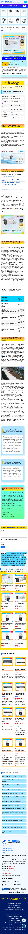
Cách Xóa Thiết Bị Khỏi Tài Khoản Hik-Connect (12, 827)
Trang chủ (3, 27)
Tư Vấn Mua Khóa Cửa (20, 927)
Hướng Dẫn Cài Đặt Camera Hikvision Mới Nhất (12, 817)
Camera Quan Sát (10, 27)
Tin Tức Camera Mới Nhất (10, 773)
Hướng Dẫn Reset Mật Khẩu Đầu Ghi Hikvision (12, 820)
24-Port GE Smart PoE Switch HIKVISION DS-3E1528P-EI (7, 720)
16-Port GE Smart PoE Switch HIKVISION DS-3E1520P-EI (20, 695)
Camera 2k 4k (9, 571)
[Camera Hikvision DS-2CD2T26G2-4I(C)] (14, 44)
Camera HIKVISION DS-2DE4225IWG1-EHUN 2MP (7, 750)
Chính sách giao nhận (8, 848)
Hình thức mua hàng (8, 846)
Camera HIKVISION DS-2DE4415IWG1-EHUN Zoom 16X (20, 720)
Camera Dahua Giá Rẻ (13, 905)
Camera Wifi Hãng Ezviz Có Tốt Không (18, 559)
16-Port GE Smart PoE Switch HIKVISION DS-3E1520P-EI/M (20, 669)
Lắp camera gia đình (14, 912)
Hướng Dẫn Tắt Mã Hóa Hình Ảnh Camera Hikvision (13, 808)
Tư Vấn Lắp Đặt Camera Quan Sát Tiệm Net (11, 555)
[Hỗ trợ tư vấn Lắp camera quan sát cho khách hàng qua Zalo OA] (24, 920)
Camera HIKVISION (9, 909)
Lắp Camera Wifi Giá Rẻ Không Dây (13, 922)
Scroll (24, 926)
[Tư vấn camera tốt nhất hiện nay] (26, 16)
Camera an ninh (19, 909)
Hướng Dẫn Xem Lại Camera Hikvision (10, 805)
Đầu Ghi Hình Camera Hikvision (9, 824)
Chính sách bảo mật (8, 850)
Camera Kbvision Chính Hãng (14, 907)
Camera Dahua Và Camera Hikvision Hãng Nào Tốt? (13, 776)
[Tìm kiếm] (25, 2)
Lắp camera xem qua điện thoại (13, 914)
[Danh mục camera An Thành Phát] (24, 6)
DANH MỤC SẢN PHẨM (11, 6)
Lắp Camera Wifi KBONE (8, 927)
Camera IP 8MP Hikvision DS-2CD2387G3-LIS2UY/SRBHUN (6, 605)
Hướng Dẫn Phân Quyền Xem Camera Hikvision (12, 793)
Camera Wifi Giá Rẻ (7, 925)
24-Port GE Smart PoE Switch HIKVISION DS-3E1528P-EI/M (7, 695)
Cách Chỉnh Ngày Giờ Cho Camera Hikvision (11, 801)
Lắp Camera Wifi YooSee (19, 925)
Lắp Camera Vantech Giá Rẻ (14, 903)
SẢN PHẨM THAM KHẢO (19, 571)
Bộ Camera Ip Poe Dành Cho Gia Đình (17, 565)
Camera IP (18, 27)
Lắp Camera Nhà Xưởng (14, 920)
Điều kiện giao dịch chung (9, 852)
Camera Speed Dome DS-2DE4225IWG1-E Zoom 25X (19, 750)
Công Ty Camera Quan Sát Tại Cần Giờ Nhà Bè (16, 553)
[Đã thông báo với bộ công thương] (5, 889)
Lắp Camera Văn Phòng (14, 918)
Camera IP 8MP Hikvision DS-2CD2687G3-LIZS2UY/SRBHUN (20, 605)
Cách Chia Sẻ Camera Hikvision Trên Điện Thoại (12, 789)
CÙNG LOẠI (3, 571)
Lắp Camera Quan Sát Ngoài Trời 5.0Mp (10, 561)
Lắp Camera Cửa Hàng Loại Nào (14, 916)
